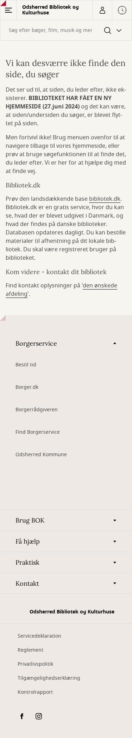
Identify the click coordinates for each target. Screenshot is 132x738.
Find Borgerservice (37, 432)
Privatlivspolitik (35, 664)
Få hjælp (27, 541)
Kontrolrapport (35, 692)
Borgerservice (36, 343)
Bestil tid (25, 364)
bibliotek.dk (104, 199)
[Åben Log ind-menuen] (102, 10)
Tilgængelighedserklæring (49, 678)
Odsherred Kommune (41, 454)
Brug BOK (29, 520)
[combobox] (66, 30)
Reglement (30, 650)
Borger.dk (26, 387)
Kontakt (27, 583)
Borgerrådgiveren (36, 409)
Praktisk (27, 562)
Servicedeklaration (39, 636)
